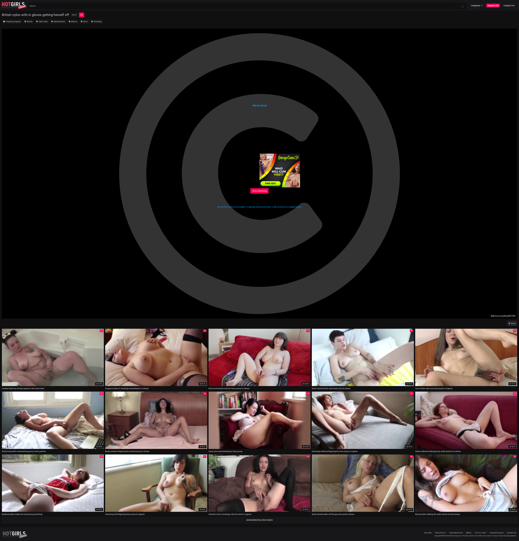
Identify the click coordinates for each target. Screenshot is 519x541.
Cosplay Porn (509, 5)
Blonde (29, 21)
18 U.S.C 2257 (480, 533)
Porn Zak (428, 533)
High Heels (43, 21)
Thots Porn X (440, 533)
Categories (475, 5)
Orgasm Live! (493, 5)
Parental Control (496, 533)
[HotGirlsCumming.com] (14, 5)
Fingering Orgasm (13, 21)
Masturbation (59, 21)
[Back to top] (512, 533)
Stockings (97, 21)
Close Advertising (259, 191)
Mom (85, 21)
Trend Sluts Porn (456, 533)
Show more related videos (259, 520)
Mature (74, 21)
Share (513, 323)
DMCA (468, 533)
